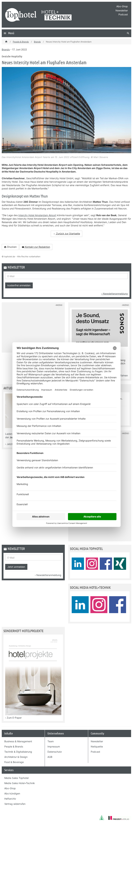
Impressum (53, 746)
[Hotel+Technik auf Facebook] (117, 604)
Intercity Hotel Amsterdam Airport (37, 215)
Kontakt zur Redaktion (36, 246)
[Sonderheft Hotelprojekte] (33, 714)
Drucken (10, 246)
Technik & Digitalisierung (18, 751)
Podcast (123, 14)
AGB (49, 756)
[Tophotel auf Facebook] (106, 564)
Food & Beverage (14, 762)
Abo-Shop (122, 6)
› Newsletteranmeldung (114, 293)
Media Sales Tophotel (16, 777)
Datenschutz (54, 751)
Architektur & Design (16, 756)
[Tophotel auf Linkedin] (78, 564)
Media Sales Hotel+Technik (19, 783)
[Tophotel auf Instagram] (92, 564)
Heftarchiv (10, 798)
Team (50, 741)
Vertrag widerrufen (14, 803)
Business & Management (18, 741)
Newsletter (122, 10)
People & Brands (21, 42)
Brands (37, 42)
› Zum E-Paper (13, 717)
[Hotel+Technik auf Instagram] (98, 604)
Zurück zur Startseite (66, 233)
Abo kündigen (12, 793)
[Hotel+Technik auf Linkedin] (80, 604)
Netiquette (97, 746)
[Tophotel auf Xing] (120, 564)
